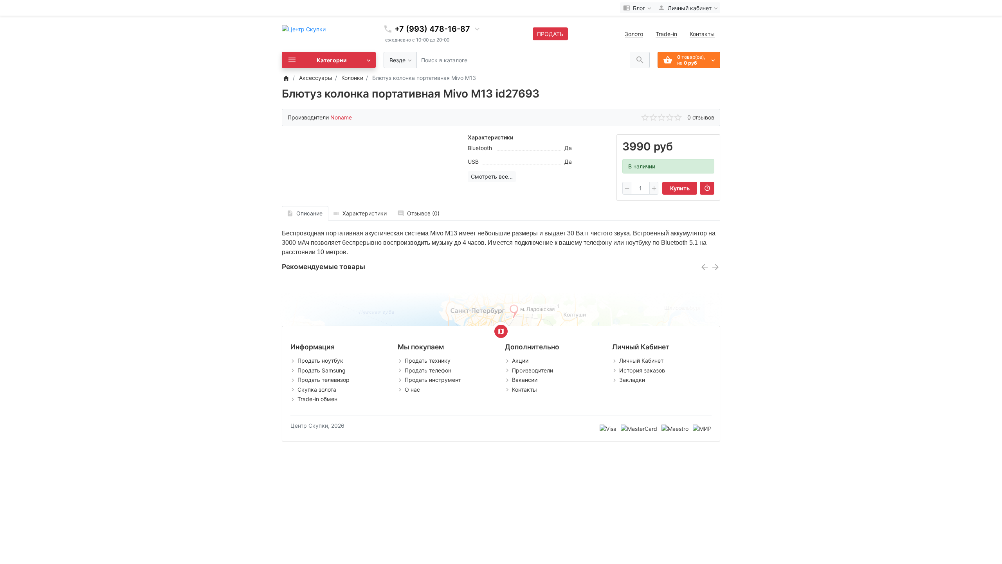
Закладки (632, 379)
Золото (634, 34)
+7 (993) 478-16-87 (432, 29)
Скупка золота (316, 389)
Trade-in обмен (317, 399)
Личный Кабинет (641, 360)
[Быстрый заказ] (707, 188)
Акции (520, 360)
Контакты (702, 34)
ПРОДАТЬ (550, 34)
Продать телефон (428, 370)
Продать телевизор (323, 379)
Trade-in (666, 34)
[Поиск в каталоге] (640, 60)
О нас (412, 389)
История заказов (642, 370)
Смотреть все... (492, 176)
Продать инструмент (433, 379)
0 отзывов (700, 117)
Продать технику (428, 360)
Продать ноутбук (320, 360)
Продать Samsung (321, 370)
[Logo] (304, 28)
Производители (532, 370)
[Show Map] (501, 331)
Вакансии (524, 379)
